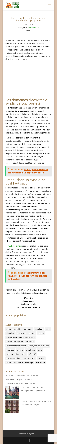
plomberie (30, 350)
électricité (40, 362)
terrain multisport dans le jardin (20, 358)
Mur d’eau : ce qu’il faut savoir (18, 379)
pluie (40, 350)
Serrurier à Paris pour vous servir (20, 383)
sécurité (32, 354)
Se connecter (28, 301)
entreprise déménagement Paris (20, 337)
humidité (30, 341)
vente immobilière (14, 362)
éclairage (29, 362)
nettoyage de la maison (38, 345)
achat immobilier (14, 329)
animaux (28, 329)
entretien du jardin (14, 341)
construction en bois (26, 333)
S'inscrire (28, 298)
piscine (20, 350)
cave (48, 329)
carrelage (39, 329)
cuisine (41, 333)
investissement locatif (16, 345)
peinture (10, 350)
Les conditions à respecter (28, 307)
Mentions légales (27, 433)
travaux (41, 358)
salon (23, 354)
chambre (10, 333)
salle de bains (12, 354)
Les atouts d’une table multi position (21, 375)
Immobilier (34, 27)
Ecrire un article (28, 304)
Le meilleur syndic (13, 246)
